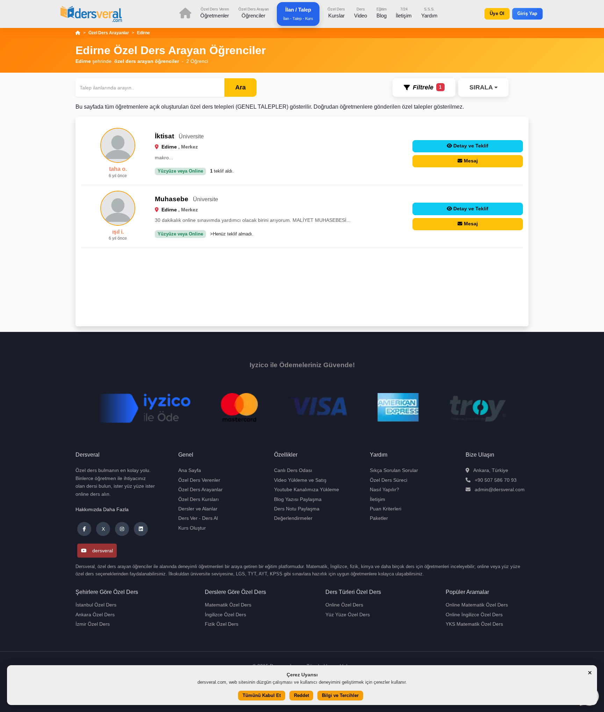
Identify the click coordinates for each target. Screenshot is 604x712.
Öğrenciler (253, 12)
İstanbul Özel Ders (96, 605)
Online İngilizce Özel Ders (474, 614)
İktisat (164, 136)
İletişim (404, 12)
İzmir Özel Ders (93, 624)
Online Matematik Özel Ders (477, 605)
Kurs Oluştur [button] (192, 528)
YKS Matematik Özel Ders (474, 624)
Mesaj (471, 161)
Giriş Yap (527, 13)
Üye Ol (496, 13)
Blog (381, 12)
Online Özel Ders (344, 605)
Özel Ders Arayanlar (108, 32)
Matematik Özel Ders (228, 605)
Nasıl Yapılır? (384, 489)
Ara (240, 87)
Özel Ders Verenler (199, 480)
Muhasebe (171, 199)
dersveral (102, 550)
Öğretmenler (214, 12)
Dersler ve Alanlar (197, 508)
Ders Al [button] (210, 518)
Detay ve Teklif (470, 145)
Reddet (301, 695)
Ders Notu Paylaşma (296, 508)
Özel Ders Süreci (388, 480)
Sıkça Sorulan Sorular (394, 470)
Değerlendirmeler (293, 518)
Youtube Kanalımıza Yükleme (306, 489)
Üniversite (191, 136)
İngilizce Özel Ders (225, 614)
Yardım (429, 12)
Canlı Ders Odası (293, 470)
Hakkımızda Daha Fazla (102, 509)
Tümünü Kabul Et (262, 695)
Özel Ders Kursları (198, 499)
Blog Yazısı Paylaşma (298, 499)
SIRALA (481, 87)
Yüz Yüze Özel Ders (347, 614)
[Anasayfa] (78, 33)
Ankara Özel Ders (95, 614)
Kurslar (336, 12)
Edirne (143, 32)
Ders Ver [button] (187, 518)
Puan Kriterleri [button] (385, 508)
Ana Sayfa (189, 470)
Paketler (379, 518)
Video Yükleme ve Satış (300, 480)
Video (360, 12)
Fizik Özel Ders (221, 624)
